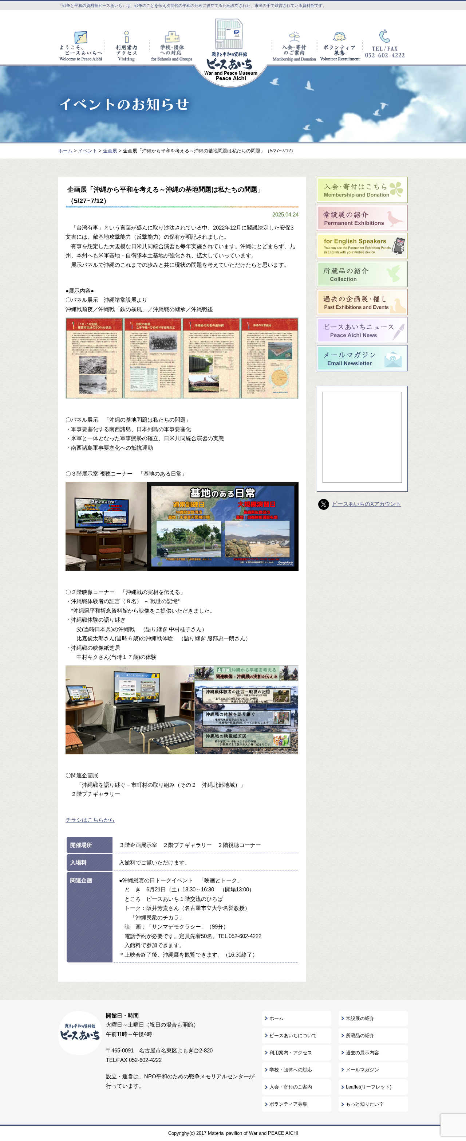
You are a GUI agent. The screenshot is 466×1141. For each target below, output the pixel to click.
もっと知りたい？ (365, 1104)
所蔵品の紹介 (360, 1035)
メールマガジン (362, 1069)
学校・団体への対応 (290, 1069)
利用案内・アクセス (290, 1052)
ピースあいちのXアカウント (366, 504)
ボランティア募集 (288, 1104)
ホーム (276, 1018)
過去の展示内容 (362, 1052)
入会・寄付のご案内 (290, 1087)
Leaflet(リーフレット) (368, 1087)
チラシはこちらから (90, 820)
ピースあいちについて (293, 1035)
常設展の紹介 (360, 1018)
